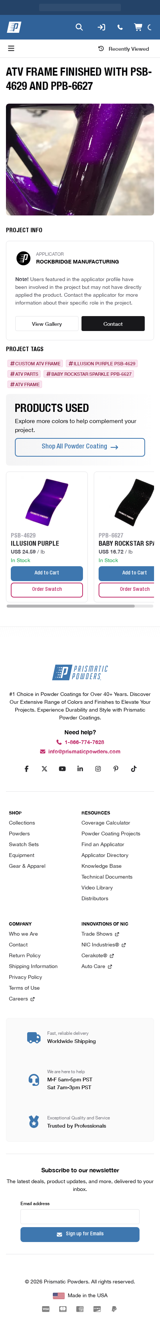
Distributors (94, 899)
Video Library (97, 888)
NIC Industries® (100, 945)
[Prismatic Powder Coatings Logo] (14, 27)
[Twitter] (44, 769)
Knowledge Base (101, 866)
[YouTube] (62, 769)
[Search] (79, 27)
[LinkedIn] (80, 769)
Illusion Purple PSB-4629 (104, 363)
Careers (18, 999)
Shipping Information (33, 967)
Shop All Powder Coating (74, 447)
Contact (113, 323)
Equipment (21, 856)
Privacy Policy (25, 977)
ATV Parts (26, 374)
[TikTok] (133, 769)
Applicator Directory (104, 856)
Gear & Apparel (27, 866)
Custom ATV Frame (38, 363)
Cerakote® (94, 956)
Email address (34, 1203)
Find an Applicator (102, 845)
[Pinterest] (115, 769)
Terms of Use (24, 988)
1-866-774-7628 (84, 742)
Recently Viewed (129, 48)
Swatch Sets (24, 845)
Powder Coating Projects (110, 834)
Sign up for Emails (85, 1234)
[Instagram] (97, 769)
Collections (22, 823)
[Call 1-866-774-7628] (120, 27)
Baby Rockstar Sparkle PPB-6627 (91, 374)
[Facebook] (26, 769)
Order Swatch (47, 589)
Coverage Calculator (105, 823)
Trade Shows (96, 934)
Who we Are (23, 934)
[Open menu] (11, 48)
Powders (19, 834)
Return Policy (25, 956)
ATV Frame (27, 384)
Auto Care (93, 967)
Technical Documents (106, 877)
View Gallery (47, 323)
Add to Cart (47, 573)
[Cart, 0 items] (144, 27)
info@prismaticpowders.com (84, 752)
